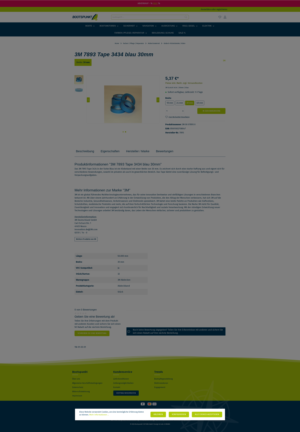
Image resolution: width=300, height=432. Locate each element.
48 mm (199, 103)
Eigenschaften (110, 151)
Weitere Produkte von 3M (86, 239)
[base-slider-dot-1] (125, 132)
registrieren (221, 9)
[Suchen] (186, 17)
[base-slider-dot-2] (123, 132)
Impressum (77, 396)
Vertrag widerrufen (126, 393)
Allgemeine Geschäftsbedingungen (87, 383)
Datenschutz (77, 387)
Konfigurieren (179, 414)
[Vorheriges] (88, 99)
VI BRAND (167, 424)
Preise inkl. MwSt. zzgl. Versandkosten (183, 83)
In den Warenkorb (211, 111)
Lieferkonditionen (121, 379)
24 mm (179, 103)
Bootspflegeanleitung (163, 379)
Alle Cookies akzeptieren (207, 414)
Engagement (159, 387)
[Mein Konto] (225, 17)
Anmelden (206, 9)
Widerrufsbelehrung (81, 391)
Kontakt (116, 387)
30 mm (189, 103)
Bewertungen (164, 151)
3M (224, 60)
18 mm (170, 103)
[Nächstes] (157, 99)
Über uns (76, 379)
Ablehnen (158, 414)
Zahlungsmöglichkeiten (123, 383)
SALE (155, 3)
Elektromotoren (161, 383)
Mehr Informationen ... (99, 415)
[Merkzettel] (220, 17)
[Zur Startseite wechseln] (85, 17)
